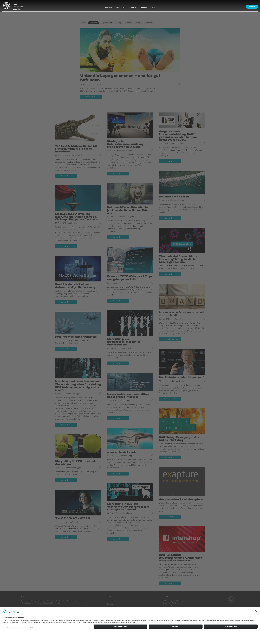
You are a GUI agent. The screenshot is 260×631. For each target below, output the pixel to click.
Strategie (108, 7)
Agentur (144, 7)
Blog (153, 7)
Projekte (133, 7)
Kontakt (252, 6)
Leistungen (120, 7)
